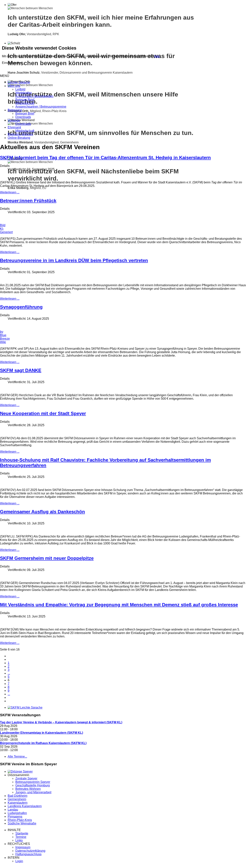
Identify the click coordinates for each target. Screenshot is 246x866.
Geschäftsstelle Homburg (32, 785)
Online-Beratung (19, 137)
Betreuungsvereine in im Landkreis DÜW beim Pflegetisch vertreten (74, 260)
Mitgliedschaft (24, 103)
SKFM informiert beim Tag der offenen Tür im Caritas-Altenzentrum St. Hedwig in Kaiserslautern (105, 157)
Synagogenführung (21, 306)
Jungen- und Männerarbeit (33, 792)
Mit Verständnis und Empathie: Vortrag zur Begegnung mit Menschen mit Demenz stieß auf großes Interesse (119, 604)
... (9, 673)
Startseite (21, 833)
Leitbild (20, 89)
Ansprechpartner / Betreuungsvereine (40, 106)
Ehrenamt (14, 127)
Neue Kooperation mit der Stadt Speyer (43, 413)
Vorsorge (14, 120)
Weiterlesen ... (9, 192)
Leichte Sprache (19, 82)
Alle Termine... (17, 756)
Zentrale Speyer (26, 778)
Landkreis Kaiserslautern (25, 806)
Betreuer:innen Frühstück (28, 200)
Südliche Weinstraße (22, 823)
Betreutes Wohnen (20, 134)
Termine (20, 837)
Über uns (14, 85)
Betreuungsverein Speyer (32, 782)
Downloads (23, 117)
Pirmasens (15, 816)
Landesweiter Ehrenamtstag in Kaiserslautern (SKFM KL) (41, 732)
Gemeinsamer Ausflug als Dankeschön (42, 511)
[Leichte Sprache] (25, 707)
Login (19, 861)
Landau (13, 809)
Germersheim (17, 799)
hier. (157, 56)
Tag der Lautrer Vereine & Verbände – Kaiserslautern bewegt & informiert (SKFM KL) (61, 722)
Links (19, 840)
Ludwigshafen (17, 813)
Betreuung (15, 110)
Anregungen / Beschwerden (34, 96)
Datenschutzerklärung (30, 850)
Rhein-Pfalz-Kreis (20, 820)
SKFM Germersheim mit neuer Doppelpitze (47, 558)
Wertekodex (23, 92)
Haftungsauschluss (28, 854)
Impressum (22, 847)
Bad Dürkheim (17, 795)
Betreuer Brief (24, 99)
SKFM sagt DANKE (20, 370)
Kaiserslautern (17, 802)
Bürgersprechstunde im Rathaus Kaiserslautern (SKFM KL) (43, 743)
